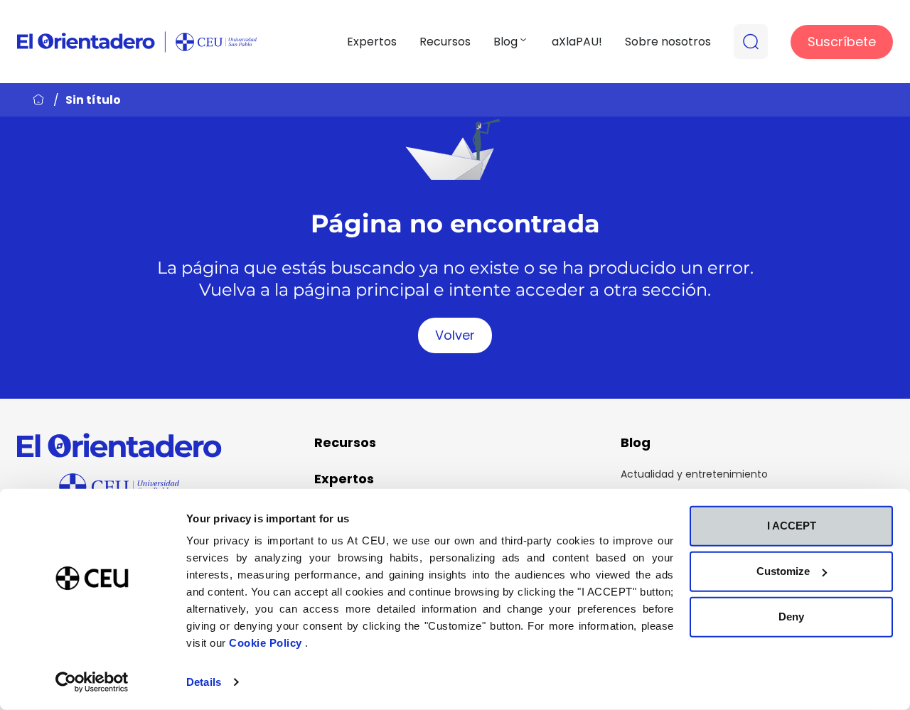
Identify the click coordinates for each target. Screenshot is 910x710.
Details (203, 682)
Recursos (445, 41)
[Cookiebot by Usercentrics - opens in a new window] (92, 682)
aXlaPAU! (577, 41)
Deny (791, 617)
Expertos (372, 41)
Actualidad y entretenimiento (694, 474)
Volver (455, 335)
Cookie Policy (267, 643)
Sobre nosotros (668, 41)
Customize (783, 571)
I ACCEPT (791, 526)
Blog (505, 41)
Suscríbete (842, 41)
